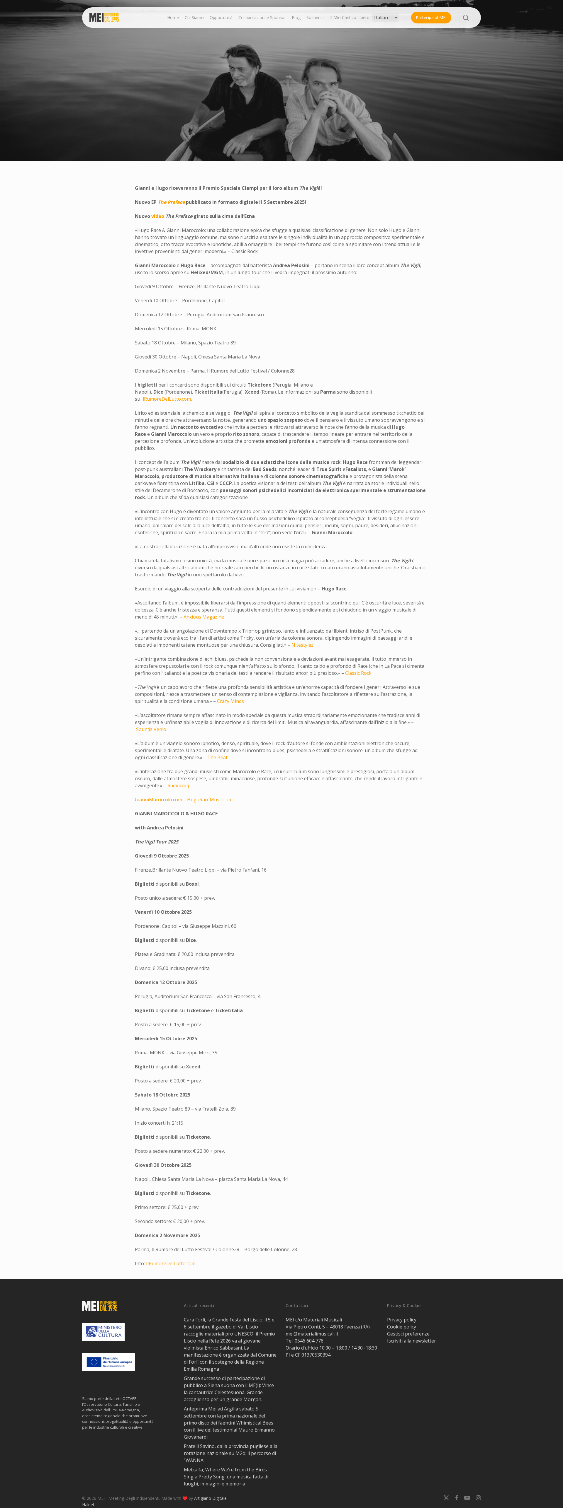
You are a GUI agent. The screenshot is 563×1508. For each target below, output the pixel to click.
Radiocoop (179, 785)
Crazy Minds (230, 701)
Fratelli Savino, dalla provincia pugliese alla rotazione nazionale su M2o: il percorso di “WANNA (230, 1453)
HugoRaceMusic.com (210, 799)
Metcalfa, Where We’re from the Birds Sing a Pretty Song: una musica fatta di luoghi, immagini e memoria (226, 1476)
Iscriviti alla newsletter (411, 1341)
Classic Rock (358, 673)
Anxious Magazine (204, 617)
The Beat (217, 757)
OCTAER (130, 1398)
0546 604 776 (309, 1341)
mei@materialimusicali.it (312, 1334)
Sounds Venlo (151, 729)
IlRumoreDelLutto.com (166, 399)
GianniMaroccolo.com (158, 799)
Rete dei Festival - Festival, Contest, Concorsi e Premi (306, 119)
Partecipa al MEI (431, 17)
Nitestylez (302, 645)
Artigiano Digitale (210, 1498)
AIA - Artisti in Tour (222, 119)
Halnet (88, 1504)
